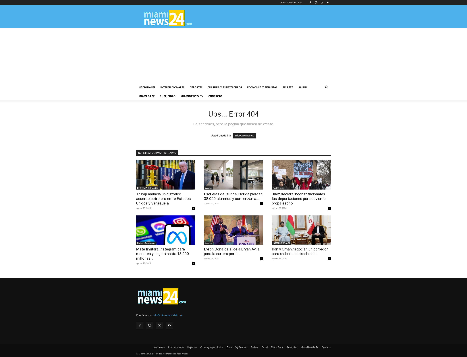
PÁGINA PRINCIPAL (244, 135)
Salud (302, 87)
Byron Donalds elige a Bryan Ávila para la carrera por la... (232, 251)
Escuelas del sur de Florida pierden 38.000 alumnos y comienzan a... (233, 196)
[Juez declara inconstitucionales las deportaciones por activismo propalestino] (301, 175)
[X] (322, 2)
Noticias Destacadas (146, 243)
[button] (326, 87)
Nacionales (147, 87)
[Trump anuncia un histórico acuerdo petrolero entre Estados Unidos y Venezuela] (165, 175)
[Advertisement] (233, 55)
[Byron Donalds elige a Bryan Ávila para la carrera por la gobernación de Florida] (233, 230)
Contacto (215, 96)
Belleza (288, 87)
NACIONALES (279, 188)
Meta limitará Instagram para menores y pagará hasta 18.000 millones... (162, 253)
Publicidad (167, 96)
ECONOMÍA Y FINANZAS (148, 188)
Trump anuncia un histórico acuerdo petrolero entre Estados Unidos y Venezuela (163, 198)
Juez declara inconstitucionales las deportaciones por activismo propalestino (299, 198)
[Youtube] (328, 2)
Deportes (196, 87)
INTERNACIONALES (281, 243)
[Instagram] (316, 2)
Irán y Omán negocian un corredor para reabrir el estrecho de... (300, 251)
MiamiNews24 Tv (192, 96)
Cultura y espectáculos (225, 87)
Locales (208, 188)
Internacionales (172, 87)
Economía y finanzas (262, 87)
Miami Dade (147, 96)
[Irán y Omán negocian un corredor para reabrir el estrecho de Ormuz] (301, 230)
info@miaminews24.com (168, 315)
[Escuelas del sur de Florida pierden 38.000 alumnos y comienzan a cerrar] (233, 175)
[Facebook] (310, 2)
